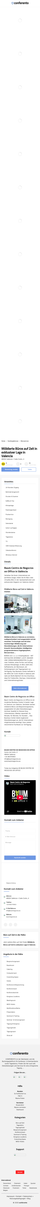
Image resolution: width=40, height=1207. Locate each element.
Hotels (8, 981)
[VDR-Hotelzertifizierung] (4, 546)
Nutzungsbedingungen (17, 1198)
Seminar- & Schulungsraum (15, 1020)
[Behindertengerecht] (4, 492)
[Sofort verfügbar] (4, 528)
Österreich (17, 1183)
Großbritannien (16, 1185)
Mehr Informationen (20, 688)
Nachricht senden (20, 858)
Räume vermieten (20, 1107)
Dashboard (20, 1110)
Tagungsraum (11, 1031)
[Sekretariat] (4, 524)
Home (3, 441)
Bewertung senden (11, 469)
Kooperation (20, 1105)
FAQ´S (20, 1096)
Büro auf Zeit (20, 1123)
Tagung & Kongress (13, 1024)
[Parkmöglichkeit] (4, 510)
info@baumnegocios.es (13, 910)
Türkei (24, 1188)
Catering (9, 969)
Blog (28, 1198)
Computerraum (11, 973)
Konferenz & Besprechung (15, 985)
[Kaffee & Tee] (4, 501)
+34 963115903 (11, 904)
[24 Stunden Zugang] (4, 488)
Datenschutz (27, 1196)
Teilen (29, 469)
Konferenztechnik (12, 992)
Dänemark (6, 1188)
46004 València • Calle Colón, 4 (12, 459)
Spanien (33, 1183)
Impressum (10, 1196)
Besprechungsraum (13, 961)
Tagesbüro (20, 1125)
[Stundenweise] (4, 533)
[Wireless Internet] (4, 555)
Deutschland (7, 1183)
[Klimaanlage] (4, 506)
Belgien (5, 1190)
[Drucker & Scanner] (4, 497)
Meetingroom (11, 1000)
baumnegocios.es (11, 917)
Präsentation (10, 1012)
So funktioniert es (20, 1093)
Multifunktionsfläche (13, 1008)
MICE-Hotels (10, 1004)
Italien (25, 1183)
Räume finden (20, 1098)
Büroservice (25, 441)
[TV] (4, 542)
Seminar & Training (12, 1016)
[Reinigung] (4, 519)
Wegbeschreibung (11, 883)
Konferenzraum (11, 989)
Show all (9, 1035)
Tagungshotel (11, 1028)
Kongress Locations (13, 996)
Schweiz (5, 1185)
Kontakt (20, 1172)
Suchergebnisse (13, 441)
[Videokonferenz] (4, 551)
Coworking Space (12, 977)
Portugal (26, 1185)
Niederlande (33, 1188)
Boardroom (10, 965)
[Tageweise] (4, 537)
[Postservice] (4, 515)
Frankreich (16, 1188)
